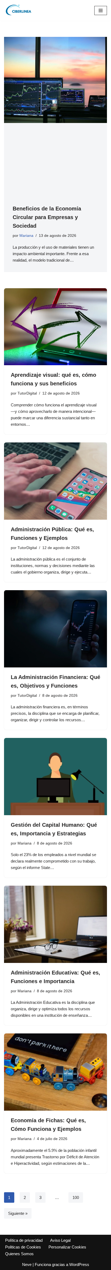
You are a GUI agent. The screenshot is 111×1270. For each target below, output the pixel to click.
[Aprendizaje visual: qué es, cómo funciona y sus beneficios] (55, 326)
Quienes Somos (19, 1253)
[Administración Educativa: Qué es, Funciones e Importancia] (55, 924)
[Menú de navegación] (100, 10)
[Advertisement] (55, 168)
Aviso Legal (60, 1240)
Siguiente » (17, 1213)
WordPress (79, 1264)
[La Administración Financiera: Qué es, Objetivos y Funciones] (55, 628)
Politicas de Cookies (23, 1247)
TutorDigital (27, 393)
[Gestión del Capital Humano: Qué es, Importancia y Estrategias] (55, 776)
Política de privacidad (24, 1240)
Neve (27, 1264)
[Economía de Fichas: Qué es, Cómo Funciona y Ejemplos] (55, 1072)
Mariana (26, 236)
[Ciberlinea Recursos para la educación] (20, 10)
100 (75, 1197)
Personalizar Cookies (67, 1247)
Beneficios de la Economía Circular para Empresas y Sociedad (47, 217)
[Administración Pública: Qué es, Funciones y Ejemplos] (55, 481)
